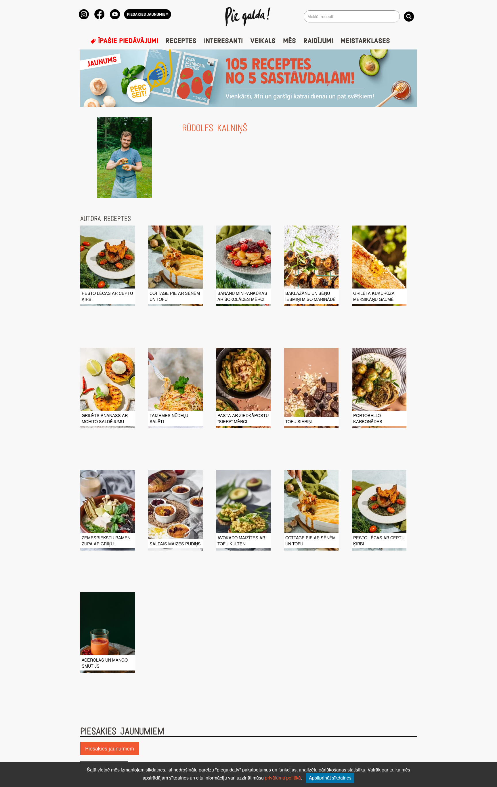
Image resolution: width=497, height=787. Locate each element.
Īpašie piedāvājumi (127, 41)
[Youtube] (115, 14)
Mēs (289, 41)
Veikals (263, 41)
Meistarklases (365, 41)
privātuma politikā (283, 777)
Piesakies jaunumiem (109, 748)
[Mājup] (248, 16)
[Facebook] (99, 14)
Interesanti (223, 41)
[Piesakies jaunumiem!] (147, 14)
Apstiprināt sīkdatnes (330, 777)
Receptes (181, 41)
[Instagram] (84, 14)
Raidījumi (318, 41)
